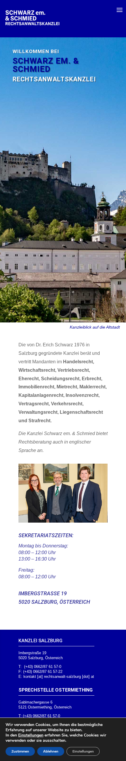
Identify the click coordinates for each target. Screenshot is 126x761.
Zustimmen (20, 751)
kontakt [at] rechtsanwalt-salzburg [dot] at (58, 676)
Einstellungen (30, 735)
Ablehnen (50, 751)
